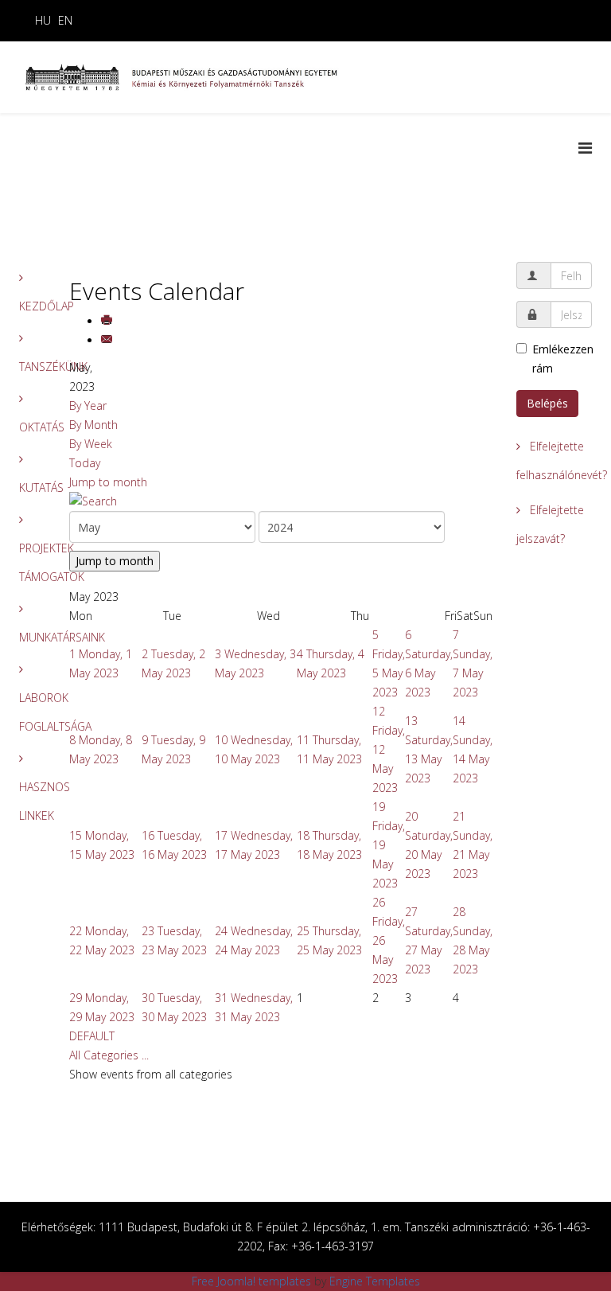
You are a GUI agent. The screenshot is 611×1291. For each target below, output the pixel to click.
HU (43, 20)
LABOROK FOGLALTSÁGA (32, 712)
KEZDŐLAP (32, 306)
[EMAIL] (108, 340)
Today (84, 462)
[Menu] (585, 147)
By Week (90, 443)
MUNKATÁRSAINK (32, 637)
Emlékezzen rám (562, 358)
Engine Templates (374, 1281)
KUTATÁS (32, 487)
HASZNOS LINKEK (32, 801)
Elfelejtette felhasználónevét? (554, 460)
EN (65, 20)
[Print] (108, 321)
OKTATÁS (32, 427)
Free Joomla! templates (251, 1281)
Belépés (547, 403)
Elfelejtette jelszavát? (550, 524)
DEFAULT (92, 1035)
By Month (93, 424)
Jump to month (108, 481)
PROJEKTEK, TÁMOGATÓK (32, 562)
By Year (88, 405)
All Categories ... (109, 1055)
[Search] (281, 501)
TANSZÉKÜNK (32, 366)
